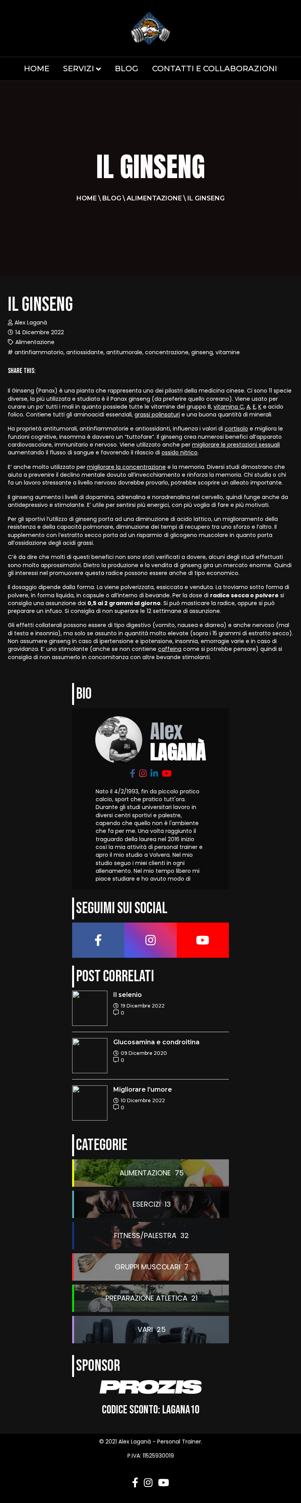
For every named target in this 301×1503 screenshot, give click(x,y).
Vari (145, 1329)
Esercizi (146, 1204)
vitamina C (229, 407)
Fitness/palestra (145, 1235)
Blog (126, 68)
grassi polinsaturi (157, 414)
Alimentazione (154, 198)
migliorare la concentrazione (126, 467)
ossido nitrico (179, 452)
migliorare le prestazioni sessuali (236, 445)
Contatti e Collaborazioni (214, 68)
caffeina (169, 649)
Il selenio (127, 994)
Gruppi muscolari (147, 1267)
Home (36, 68)
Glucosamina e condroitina (156, 1042)
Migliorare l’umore (142, 1089)
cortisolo (236, 429)
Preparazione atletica (146, 1298)
